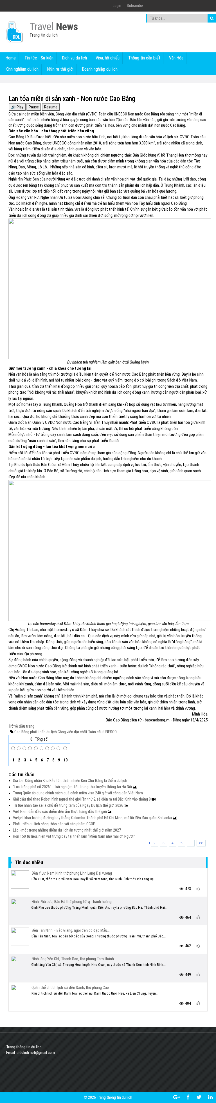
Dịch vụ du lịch (74, 58)
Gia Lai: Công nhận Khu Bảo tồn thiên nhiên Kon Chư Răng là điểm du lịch (70, 780)
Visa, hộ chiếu (108, 58)
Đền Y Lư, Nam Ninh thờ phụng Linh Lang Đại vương (72, 873)
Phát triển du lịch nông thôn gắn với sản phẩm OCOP (54, 824)
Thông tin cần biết (144, 58)
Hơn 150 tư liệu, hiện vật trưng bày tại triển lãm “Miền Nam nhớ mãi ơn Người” (74, 836)
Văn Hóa (176, 58)
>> (201, 843)
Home (11, 58)
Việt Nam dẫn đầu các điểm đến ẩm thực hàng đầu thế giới (60, 811)
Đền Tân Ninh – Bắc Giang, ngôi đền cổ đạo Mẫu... (71, 930)
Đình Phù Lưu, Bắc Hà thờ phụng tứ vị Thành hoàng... (73, 901)
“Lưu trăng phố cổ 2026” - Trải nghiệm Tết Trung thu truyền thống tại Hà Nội (73, 787)
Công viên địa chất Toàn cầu (80, 732)
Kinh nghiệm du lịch (22, 69)
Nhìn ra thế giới (60, 69)
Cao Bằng (21, 732)
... (191, 843)
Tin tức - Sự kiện (38, 58)
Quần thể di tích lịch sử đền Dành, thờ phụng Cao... (71, 987)
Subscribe (135, 5)
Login (117, 5)
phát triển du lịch (43, 732)
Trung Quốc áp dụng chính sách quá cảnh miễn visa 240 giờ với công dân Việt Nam (78, 793)
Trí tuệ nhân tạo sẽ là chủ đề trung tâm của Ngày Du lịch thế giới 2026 (68, 805)
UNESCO (110, 732)
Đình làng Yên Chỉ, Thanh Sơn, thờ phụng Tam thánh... (74, 959)
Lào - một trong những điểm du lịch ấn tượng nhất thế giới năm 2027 (67, 830)
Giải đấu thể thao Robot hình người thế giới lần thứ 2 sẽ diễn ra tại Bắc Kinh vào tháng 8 (82, 799)
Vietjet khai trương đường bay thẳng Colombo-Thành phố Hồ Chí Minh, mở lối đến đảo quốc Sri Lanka (93, 817)
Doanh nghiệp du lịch (100, 69)
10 (65, 760)
